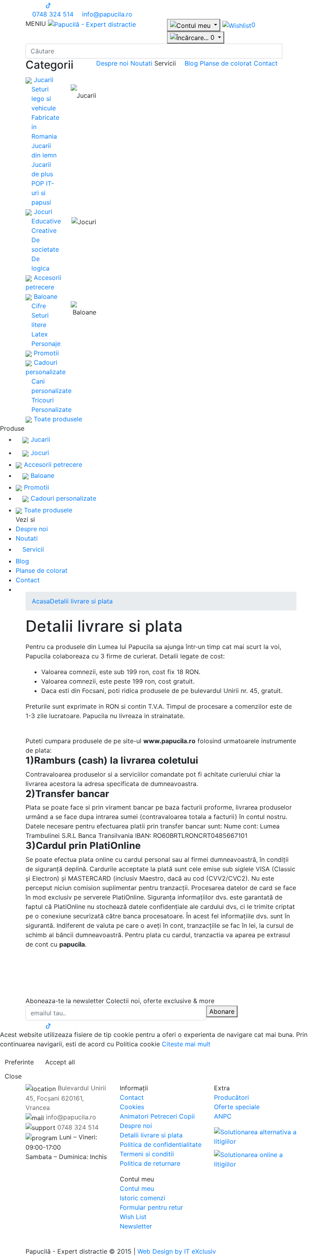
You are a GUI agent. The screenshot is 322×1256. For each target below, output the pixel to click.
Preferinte (19, 1062)
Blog (192, 63)
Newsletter (136, 1226)
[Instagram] (34, 5)
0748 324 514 (51, 14)
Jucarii (42, 80)
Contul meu (137, 1188)
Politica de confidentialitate (160, 1144)
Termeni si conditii (147, 1154)
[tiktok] (48, 1025)
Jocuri (42, 212)
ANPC (223, 1116)
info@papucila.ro (106, 14)
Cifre (38, 306)
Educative (46, 221)
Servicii (33, 549)
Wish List (133, 1217)
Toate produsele (57, 419)
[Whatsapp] (2, 1242)
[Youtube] (41, 5)
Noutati (142, 63)
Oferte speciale (237, 1107)
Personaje (45, 343)
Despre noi (113, 63)
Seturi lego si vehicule (43, 98)
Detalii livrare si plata (81, 601)
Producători (231, 1097)
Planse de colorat (227, 63)
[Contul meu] (193, 25)
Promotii (45, 353)
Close (13, 1076)
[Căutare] (289, 51)
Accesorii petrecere (52, 464)
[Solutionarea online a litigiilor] (255, 1157)
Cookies (132, 1107)
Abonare (221, 1011)
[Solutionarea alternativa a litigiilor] (255, 1136)
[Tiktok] (48, 5)
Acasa (41, 601)
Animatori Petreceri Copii (157, 1116)
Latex (39, 334)
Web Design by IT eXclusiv (176, 1251)
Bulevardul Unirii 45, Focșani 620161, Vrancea (66, 1098)
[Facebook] (28, 5)
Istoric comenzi (142, 1198)
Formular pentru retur (151, 1207)
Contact (266, 63)
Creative (44, 230)
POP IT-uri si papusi (42, 192)
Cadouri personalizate (62, 498)
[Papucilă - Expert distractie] (92, 23)
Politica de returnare (150, 1163)
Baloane (44, 296)
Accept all (60, 1062)
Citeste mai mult (186, 1044)
